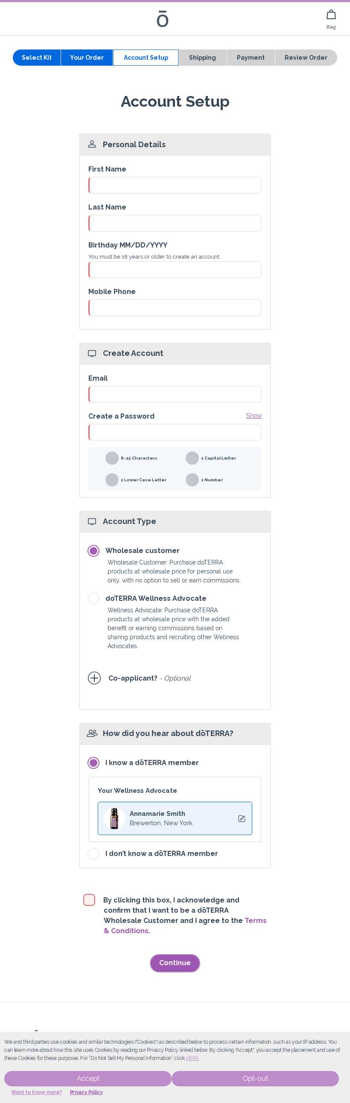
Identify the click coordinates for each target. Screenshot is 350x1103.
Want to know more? (36, 1092)
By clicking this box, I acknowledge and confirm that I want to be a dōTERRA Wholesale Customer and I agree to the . (185, 915)
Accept (88, 1078)
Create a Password (121, 416)
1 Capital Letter (218, 458)
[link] (331, 18)
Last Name (107, 207)
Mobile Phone (112, 292)
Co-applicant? (133, 678)
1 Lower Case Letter (143, 479)
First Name (107, 169)
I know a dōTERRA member (152, 763)
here (192, 1058)
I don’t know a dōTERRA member (161, 854)
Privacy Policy (86, 1092)
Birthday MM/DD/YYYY (127, 245)
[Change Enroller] (242, 819)
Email (98, 378)
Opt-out (255, 1078)
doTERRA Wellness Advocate (156, 598)
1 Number (212, 479)
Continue (175, 963)
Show (254, 415)
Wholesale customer (142, 551)
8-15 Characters (139, 458)
